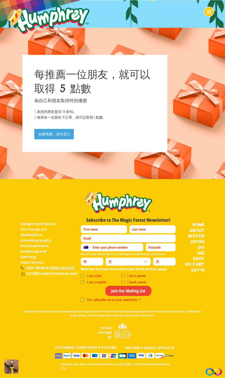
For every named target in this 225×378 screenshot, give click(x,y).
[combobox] (128, 262)
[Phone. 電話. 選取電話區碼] (87, 247)
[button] (209, 12)
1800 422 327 (62, 267)
